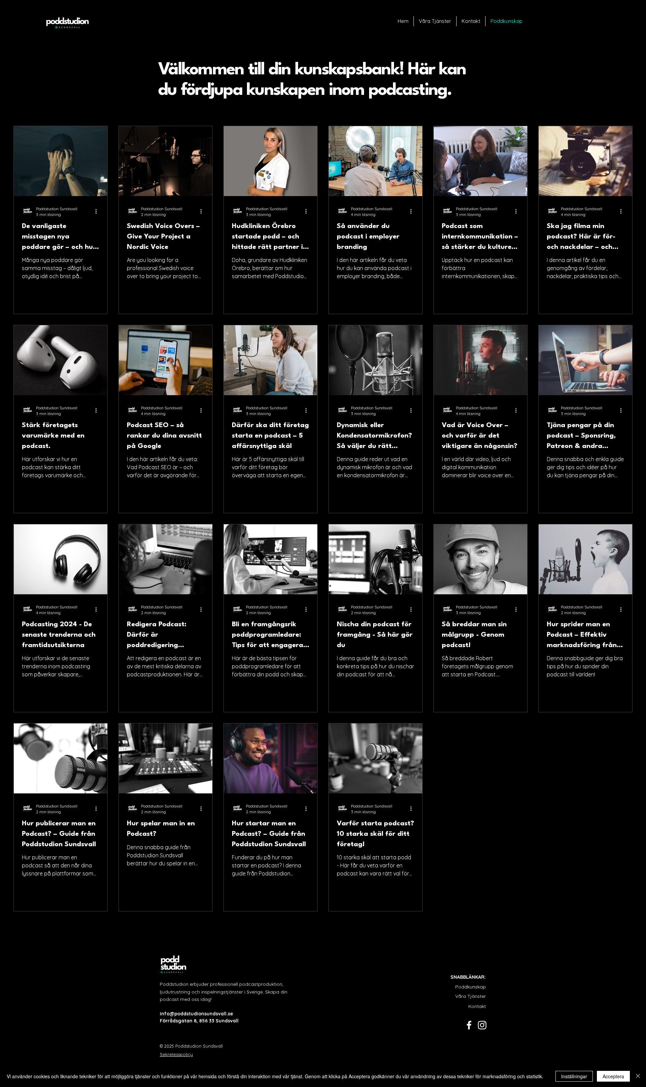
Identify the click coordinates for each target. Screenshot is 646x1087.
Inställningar (574, 1076)
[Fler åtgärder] (98, 211)
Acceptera (613, 1076)
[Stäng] (638, 1076)
